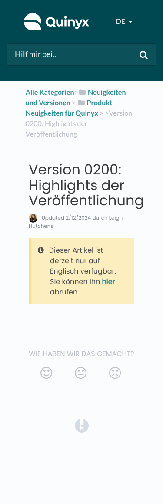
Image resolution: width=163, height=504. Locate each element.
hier (108, 282)
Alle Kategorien (50, 92)
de (121, 21)
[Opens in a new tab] (82, 425)
